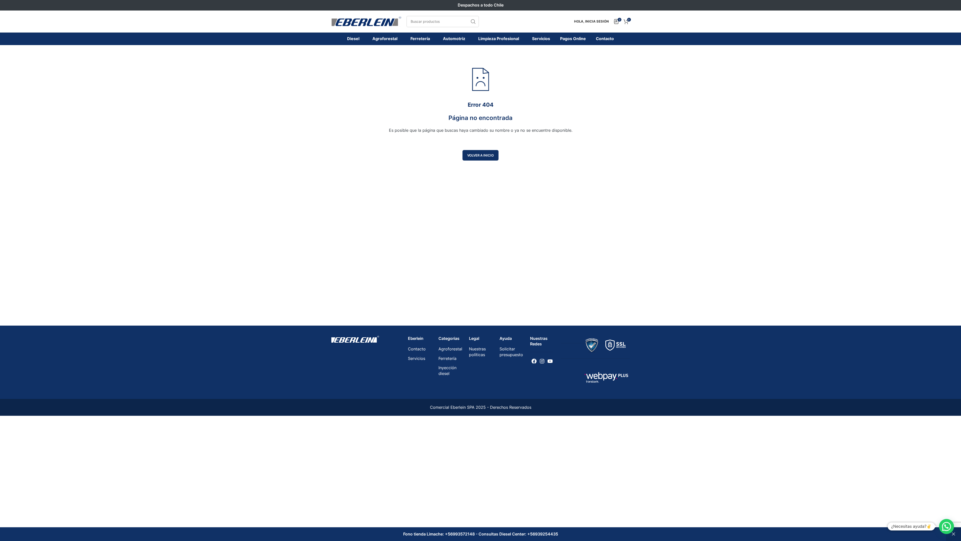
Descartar (953, 534)
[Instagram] (542, 361)
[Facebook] (534, 361)
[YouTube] (550, 361)
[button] (946, 526)
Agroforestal (450, 348)
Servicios (416, 358)
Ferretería (447, 358)
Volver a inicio (480, 155)
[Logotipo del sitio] (366, 21)
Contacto (417, 348)
